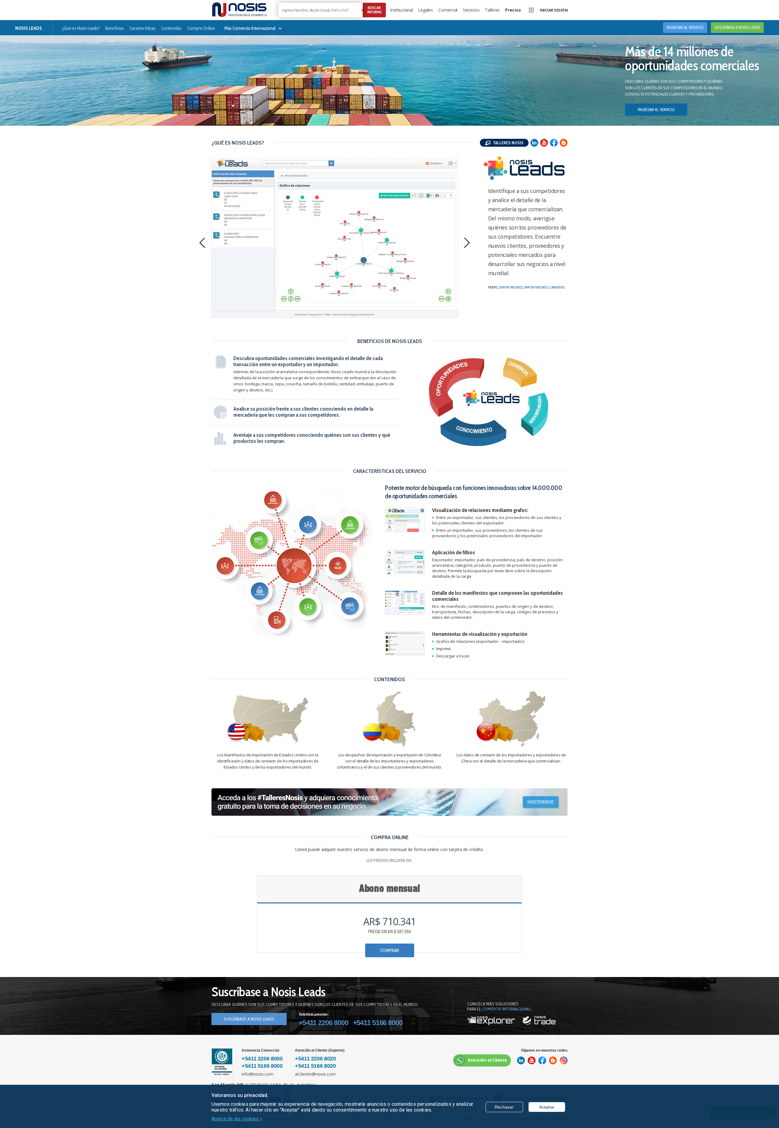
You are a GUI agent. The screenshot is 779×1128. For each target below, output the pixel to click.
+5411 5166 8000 (378, 1023)
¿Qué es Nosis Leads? (81, 28)
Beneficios (114, 28)
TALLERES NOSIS (507, 142)
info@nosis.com (257, 1074)
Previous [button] (204, 243)
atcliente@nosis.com (315, 1074)
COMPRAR (389, 950)
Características (142, 28)
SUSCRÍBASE (737, 27)
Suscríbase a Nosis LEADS (249, 1019)
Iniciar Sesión (554, 10)
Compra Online (201, 28)
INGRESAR (685, 27)
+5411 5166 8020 (315, 1066)
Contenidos (171, 28)
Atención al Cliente (487, 1060)
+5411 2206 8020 (315, 1059)
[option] (334, 238)
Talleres (492, 10)
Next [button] (468, 243)
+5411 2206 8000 (323, 1023)
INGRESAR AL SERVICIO (656, 109)
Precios (513, 10)
